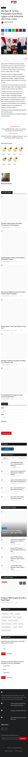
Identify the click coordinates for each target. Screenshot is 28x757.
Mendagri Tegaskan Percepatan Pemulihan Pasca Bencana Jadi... (13, 361)
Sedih (9, 164)
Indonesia (4, 620)
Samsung (21, 623)
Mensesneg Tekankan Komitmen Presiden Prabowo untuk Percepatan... (13, 293)
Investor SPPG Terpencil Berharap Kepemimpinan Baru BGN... (18, 550)
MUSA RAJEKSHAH (6, 627)
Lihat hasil (9, 653)
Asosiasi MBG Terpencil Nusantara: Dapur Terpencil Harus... (17, 558)
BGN (14, 617)
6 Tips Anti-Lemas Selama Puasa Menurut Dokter (17, 497)
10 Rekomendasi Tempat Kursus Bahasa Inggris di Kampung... (17, 464)
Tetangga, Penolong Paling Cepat (18, 710)
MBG (12, 613)
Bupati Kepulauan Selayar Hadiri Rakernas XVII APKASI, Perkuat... (13, 258)
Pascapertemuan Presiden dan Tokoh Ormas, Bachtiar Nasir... (12, 396)
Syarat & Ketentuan (9, 751)
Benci (9, 154)
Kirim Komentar (6, 433)
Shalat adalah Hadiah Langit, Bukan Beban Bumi (18, 718)
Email (2, 414)
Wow (15, 164)
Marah (3, 164)
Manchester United (6, 630)
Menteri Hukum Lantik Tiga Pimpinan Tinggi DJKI (13, 327)
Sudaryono (17, 613)
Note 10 (20, 627)
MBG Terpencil (5, 613)
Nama (2, 407)
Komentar (4, 404)
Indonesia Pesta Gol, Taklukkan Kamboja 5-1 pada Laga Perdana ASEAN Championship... (14, 137)
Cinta (15, 154)
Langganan (23, 738)
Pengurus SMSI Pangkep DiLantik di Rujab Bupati (13, 599)
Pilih (3, 653)
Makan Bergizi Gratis (6, 617)
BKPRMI (19, 617)
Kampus (15, 627)
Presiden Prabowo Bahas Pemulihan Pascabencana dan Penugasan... (11, 224)
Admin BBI (13, 467)
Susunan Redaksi (18, 751)
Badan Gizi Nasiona (13, 620)
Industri (14, 623)
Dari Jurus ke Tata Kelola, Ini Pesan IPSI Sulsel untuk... (18, 488)
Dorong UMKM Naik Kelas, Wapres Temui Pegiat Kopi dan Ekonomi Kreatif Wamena (14, 129)
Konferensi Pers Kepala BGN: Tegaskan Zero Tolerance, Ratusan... (18, 473)
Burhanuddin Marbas (8, 22)
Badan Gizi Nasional (6, 623)
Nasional (3, 7)
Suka (4, 154)
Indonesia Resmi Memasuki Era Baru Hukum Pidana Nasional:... (19, 480)
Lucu (20, 154)
